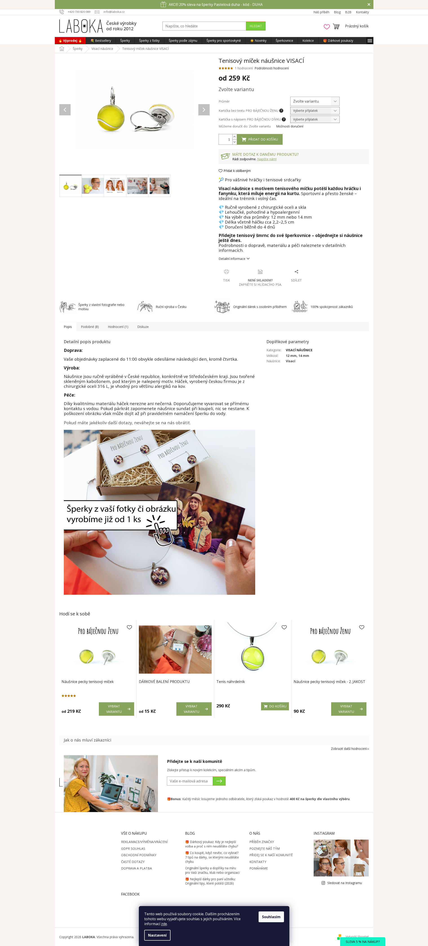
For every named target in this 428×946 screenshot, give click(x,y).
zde (164, 923)
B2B (348, 12)
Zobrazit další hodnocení (349, 748)
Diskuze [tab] (143, 327)
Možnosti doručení (289, 126)
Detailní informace (232, 259)
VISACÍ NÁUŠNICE (299, 350)
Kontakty (362, 12)
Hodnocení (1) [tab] (118, 327)
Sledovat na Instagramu (344, 883)
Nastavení (157, 935)
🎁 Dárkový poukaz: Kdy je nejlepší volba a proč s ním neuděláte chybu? (211, 844)
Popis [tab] (68, 327)
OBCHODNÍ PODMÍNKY (138, 855)
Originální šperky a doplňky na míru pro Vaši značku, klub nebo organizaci (212, 870)
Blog (337, 12)
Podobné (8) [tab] (90, 327)
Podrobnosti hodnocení (272, 68)
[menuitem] (70, 40)
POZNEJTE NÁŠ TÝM (264, 848)
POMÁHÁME (258, 868)
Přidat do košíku (263, 139)
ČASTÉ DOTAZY (132, 862)
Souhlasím (271, 916)
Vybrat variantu (114, 709)
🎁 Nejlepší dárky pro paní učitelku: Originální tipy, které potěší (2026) (210, 881)
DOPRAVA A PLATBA (136, 868)
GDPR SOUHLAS (133, 848)
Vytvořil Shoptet (357, 937)
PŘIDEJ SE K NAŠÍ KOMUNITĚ (271, 855)
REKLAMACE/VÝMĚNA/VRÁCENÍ (144, 842)
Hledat (256, 26)
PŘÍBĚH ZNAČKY (261, 842)
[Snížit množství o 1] (234, 142)
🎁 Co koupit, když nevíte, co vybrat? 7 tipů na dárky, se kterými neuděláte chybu (212, 857)
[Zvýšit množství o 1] (234, 136)
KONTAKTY (257, 862)
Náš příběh (321, 12)
